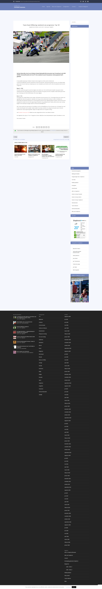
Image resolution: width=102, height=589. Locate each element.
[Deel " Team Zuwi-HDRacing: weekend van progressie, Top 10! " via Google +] (41, 127)
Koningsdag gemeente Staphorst (71, 561)
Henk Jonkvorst (76, 255)
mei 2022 (66, 464)
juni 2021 (66, 495)
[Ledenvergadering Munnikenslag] (61, 149)
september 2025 (68, 348)
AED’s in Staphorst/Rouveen (70, 552)
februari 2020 (67, 542)
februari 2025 (67, 368)
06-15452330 (52, 130)
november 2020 (68, 516)
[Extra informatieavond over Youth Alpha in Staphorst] (14, 346)
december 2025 (68, 339)
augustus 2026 (68, 316)
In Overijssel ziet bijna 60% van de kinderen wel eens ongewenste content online (26, 317)
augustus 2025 (68, 351)
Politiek (40, 365)
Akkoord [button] (73, 587)
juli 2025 (66, 354)
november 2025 (68, 342)
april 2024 (67, 397)
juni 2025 (66, 357)
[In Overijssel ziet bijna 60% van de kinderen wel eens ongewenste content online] (14, 317)
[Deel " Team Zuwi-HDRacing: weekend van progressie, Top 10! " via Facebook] (37, 127)
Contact (74, 6)
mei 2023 (66, 429)
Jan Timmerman (76, 261)
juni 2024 (66, 391)
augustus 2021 (68, 490)
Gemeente (41, 342)
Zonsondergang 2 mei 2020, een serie (19, 155)
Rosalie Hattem (76, 252)
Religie (40, 374)
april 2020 (67, 536)
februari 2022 (67, 472)
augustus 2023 (68, 420)
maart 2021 (67, 504)
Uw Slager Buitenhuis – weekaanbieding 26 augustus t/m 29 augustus (25, 332)
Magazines (67, 563)
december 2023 (68, 409)
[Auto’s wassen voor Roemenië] (14, 352)
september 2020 (68, 522)
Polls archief (67, 575)
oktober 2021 (67, 484)
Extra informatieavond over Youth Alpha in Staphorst (26, 347)
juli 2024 (66, 388)
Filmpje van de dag (43, 333)
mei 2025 (66, 359)
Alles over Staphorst (56, 6)
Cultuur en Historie (43, 328)
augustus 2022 (68, 455)
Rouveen (28, 352)
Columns (40, 322)
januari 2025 (67, 371)
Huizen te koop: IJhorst (76, 197)
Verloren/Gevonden (76, 208)
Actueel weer (74, 188)
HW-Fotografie (76, 270)
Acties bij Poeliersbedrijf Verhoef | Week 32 (26, 341)
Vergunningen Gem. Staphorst (78, 176)
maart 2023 (67, 435)
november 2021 (68, 481)
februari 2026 (67, 333)
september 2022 (68, 452)
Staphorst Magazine (83, 6)
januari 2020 (67, 545)
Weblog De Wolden (75, 173)
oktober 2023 (67, 414)
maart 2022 (67, 469)
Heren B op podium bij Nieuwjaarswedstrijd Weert (30, 1)
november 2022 (68, 446)
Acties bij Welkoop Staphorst (23, 326)
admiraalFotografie (77, 251)
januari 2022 (67, 475)
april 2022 (67, 467)
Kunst (40, 348)
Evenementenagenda (76, 171)
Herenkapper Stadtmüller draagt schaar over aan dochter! (48, 155)
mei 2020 (66, 533)
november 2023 (68, 412)
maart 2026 (67, 330)
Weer (66, 581)
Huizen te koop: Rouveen (77, 194)
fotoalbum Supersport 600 (24, 112)
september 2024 (68, 383)
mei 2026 (66, 325)
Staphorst (31, 352)
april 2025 (67, 362)
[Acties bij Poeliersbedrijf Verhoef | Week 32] (14, 342)
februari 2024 (67, 403)
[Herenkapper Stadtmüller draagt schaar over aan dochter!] (48, 149)
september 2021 (68, 487)
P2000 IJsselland (75, 182)
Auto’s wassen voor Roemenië (23, 351)
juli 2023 (66, 423)
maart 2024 (67, 400)
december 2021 (68, 478)
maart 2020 (67, 539)
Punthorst (41, 368)
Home (43, 6)
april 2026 (67, 328)
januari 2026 (67, 336)
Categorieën (66, 6)
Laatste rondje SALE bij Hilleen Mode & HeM (26, 336)
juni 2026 (66, 322)
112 (39, 316)
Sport (40, 380)
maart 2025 (67, 365)
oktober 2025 (67, 345)
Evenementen (24, 348)
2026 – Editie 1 (69, 566)
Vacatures (41, 388)
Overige (40, 362)
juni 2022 (66, 461)
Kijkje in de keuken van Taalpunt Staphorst (34, 155)
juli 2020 (66, 527)
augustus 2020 (68, 524)
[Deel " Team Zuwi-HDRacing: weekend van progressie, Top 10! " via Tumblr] (44, 127)
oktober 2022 (67, 449)
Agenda (48, 6)
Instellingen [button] (68, 587)
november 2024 (68, 377)
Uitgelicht (51, 27)
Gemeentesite (75, 202)
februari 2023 (67, 438)
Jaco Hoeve (75, 258)
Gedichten (41, 339)
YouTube (73, 179)
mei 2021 (66, 498)
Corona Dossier (42, 325)
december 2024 (68, 374)
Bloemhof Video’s (76, 248)
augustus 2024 (68, 385)
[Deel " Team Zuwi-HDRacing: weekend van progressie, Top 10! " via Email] (48, 127)
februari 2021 (67, 507)
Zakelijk (40, 394)
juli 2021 (66, 493)
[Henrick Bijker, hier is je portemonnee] (14, 322)
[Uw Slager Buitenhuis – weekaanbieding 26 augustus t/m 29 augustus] (14, 332)
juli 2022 (66, 458)
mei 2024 (66, 394)
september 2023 (68, 417)
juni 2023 (66, 426)
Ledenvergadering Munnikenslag (60, 155)
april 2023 (67, 432)
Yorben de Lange (76, 264)
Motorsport (47, 27)
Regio (40, 371)
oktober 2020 (67, 519)
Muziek (40, 357)
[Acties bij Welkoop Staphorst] (14, 327)
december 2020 (68, 513)
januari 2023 (67, 440)
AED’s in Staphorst (75, 191)
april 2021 (67, 501)
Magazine (41, 351)
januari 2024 (67, 406)
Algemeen (23, 318)
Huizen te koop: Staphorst (77, 199)
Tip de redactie (75, 205)
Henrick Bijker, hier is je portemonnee (24, 321)
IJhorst (40, 345)
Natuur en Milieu (42, 359)
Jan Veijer (75, 267)
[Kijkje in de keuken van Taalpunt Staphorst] (34, 149)
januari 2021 (67, 510)
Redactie (36, 27)
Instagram (74, 185)
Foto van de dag (42, 336)
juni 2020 (66, 530)
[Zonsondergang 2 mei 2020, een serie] (20, 149)
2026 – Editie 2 (69, 569)
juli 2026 (66, 319)
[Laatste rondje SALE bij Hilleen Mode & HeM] (14, 337)
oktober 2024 (67, 380)
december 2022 (68, 443)
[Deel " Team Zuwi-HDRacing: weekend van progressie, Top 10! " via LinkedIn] (46, 127)
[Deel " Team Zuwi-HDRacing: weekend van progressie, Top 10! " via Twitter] (39, 127)
